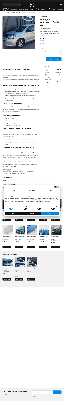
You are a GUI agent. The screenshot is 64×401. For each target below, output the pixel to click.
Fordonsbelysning (14, 9)
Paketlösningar (60, 9)
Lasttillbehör (43, 9)
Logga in (60, 1)
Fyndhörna (54, 9)
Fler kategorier (49, 9)
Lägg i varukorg (54, 59)
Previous (5, 32)
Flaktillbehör (25, 9)
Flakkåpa (20, 9)
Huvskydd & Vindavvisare (15, 12)
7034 (34, 152)
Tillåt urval (32, 213)
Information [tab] (32, 190)
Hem (3, 12)
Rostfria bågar (7, 9)
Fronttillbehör (32, 9)
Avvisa (13, 213)
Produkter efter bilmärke (4, 9)
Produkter (7, 12)
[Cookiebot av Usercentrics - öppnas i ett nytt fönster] (53, 187)
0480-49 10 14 (54, 1)
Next (32, 32)
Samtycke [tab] (13, 190)
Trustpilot (32, 1)
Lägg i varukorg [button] (7, 219)
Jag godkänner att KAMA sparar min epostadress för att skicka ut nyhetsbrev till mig (47, 396)
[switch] (25, 209)
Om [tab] (51, 190)
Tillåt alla (50, 213)
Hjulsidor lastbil (37, 9)
